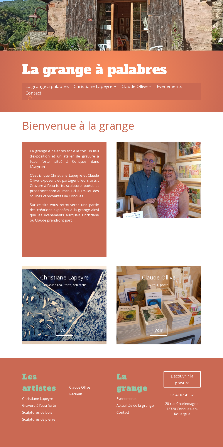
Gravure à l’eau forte (39, 405)
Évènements (169, 87)
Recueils (76, 394)
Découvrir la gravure (182, 379)
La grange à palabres (47, 87)
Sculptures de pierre (38, 419)
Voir (64, 330)
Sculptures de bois (37, 412)
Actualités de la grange (135, 405)
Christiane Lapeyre (93, 87)
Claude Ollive (135, 87)
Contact (33, 93)
